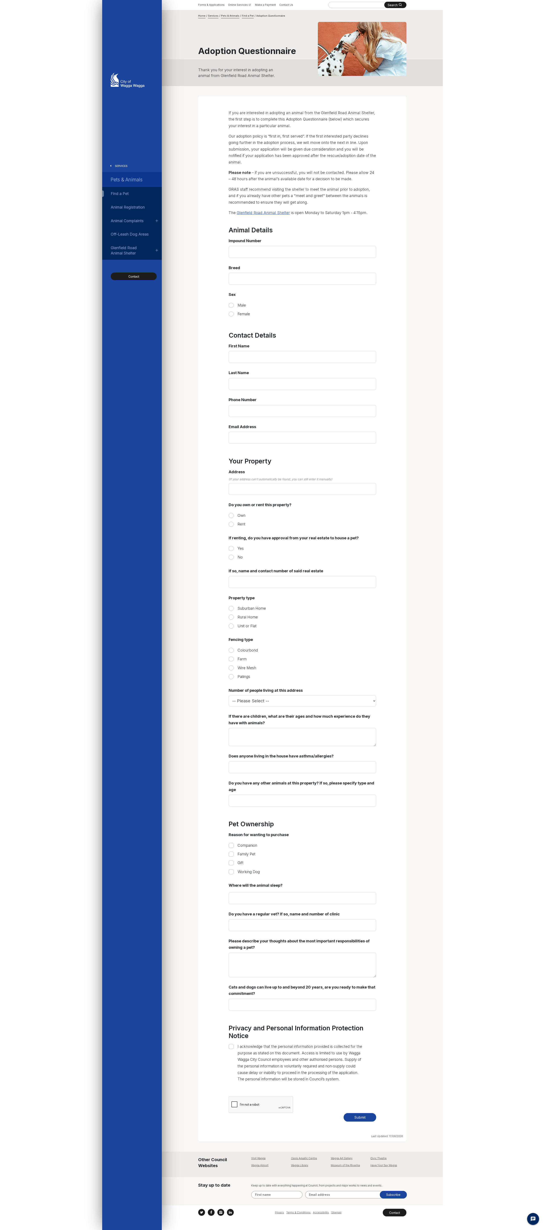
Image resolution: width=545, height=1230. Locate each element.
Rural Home (248, 617)
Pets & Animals (126, 179)
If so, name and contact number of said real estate (276, 571)
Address (237, 472)
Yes (241, 548)
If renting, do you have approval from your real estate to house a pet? (294, 538)
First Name (239, 346)
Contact (133, 276)
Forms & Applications (211, 4)
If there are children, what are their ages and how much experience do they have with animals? (299, 719)
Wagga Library (299, 1165)
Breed (234, 268)
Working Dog (249, 871)
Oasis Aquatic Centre (304, 1158)
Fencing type (241, 639)
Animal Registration (128, 207)
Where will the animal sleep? (256, 885)
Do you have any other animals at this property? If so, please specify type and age (301, 786)
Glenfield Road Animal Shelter (124, 250)
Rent (241, 524)
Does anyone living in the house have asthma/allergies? (281, 756)
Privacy (279, 1212)
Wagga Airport (259, 1165)
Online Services (238, 4)
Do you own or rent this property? (260, 505)
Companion (247, 845)
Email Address (242, 427)
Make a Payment (265, 4)
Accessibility (321, 1212)
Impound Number (245, 241)
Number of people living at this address (266, 690)
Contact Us (286, 4)
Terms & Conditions (298, 1212)
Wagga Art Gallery (342, 1158)
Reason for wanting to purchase (259, 834)
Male (242, 305)
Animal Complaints (127, 221)
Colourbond (248, 650)
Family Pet (246, 854)
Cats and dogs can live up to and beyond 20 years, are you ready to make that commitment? (302, 990)
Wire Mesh (247, 668)
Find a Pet (120, 193)
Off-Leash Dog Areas (130, 234)
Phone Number (243, 400)
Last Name (239, 373)
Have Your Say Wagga (383, 1165)
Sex (232, 294)
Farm (242, 659)
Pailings (244, 676)
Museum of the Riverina (345, 1165)
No (240, 557)
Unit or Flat (247, 626)
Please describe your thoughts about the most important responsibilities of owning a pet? (299, 944)
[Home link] (128, 80)
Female (244, 314)
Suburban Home (252, 608)
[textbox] (302, 489)
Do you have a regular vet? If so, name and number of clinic (284, 914)
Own (241, 515)
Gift (241, 863)
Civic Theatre (378, 1158)
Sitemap (336, 1212)
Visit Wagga (258, 1158)
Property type (242, 598)
